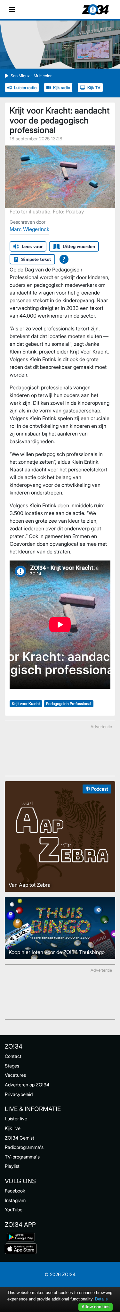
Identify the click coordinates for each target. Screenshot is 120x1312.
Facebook (15, 1190)
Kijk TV (93, 87)
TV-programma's (22, 1156)
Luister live (16, 1118)
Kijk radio (61, 87)
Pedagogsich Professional (68, 703)
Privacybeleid (19, 1094)
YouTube (13, 1209)
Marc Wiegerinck (29, 229)
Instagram (15, 1200)
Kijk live (12, 1128)
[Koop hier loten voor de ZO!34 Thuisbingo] (60, 928)
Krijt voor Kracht (26, 703)
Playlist (12, 1166)
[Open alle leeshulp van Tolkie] (64, 259)
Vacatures (15, 1075)
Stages (12, 1065)
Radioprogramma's (24, 1147)
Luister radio (25, 87)
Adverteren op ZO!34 (27, 1084)
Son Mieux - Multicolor (31, 75)
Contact (13, 1056)
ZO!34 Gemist (19, 1138)
